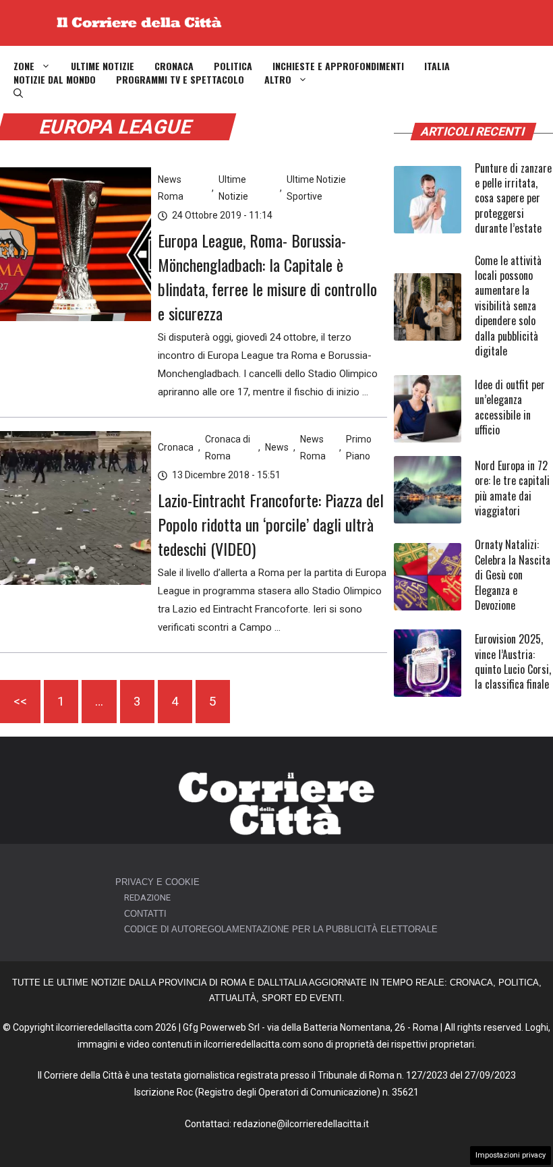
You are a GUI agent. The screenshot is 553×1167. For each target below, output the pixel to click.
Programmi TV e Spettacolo (180, 79)
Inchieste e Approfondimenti (338, 66)
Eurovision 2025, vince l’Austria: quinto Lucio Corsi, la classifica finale (513, 661)
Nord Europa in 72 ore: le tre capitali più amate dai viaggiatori (512, 488)
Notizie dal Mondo (54, 79)
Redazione (147, 897)
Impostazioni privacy (510, 1155)
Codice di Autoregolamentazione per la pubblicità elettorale (281, 929)
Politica (233, 66)
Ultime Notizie (102, 66)
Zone (23, 66)
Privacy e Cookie (157, 882)
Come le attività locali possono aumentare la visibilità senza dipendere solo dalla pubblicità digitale (508, 305)
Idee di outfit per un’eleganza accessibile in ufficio (510, 407)
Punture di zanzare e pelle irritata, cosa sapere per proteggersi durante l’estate (513, 198)
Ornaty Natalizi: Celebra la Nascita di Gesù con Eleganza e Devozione (512, 574)
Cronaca (174, 66)
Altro (277, 79)
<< (20, 701)
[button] (18, 93)
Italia (437, 66)
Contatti (145, 914)
